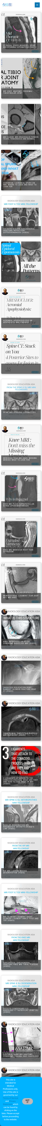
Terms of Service (10, 1098)
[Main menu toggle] (37, 4)
